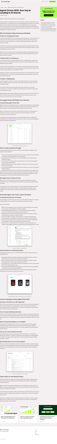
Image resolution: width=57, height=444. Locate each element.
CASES (43, 1)
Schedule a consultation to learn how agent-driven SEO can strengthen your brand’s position (19, 397)
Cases (36, 431)
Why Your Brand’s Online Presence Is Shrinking (48, 22)
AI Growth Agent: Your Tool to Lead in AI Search (48, 24)
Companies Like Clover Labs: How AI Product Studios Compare (49, 30)
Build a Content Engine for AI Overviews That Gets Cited (49, 28)
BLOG (47, 1)
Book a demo (37, 434)
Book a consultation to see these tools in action (13, 271)
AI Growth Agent (6, 1)
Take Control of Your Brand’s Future (46, 27)
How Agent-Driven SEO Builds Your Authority (48, 23)
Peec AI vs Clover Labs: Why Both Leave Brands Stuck (49, 29)
